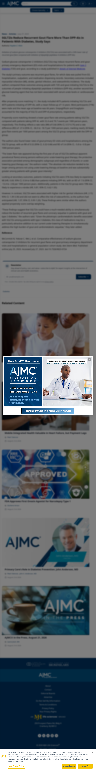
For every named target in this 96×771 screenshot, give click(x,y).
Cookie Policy (18, 761)
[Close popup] (89, 359)
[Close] (92, 752)
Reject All (85, 766)
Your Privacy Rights (16, 766)
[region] (48, 760)
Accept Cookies (69, 766)
